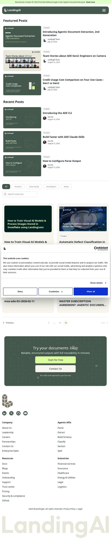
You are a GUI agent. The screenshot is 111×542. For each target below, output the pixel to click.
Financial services (66, 463)
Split (60, 450)
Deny (20, 291)
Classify (61, 441)
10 (66, 322)
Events (5, 472)
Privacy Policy (69, 509)
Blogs (5, 468)
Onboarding (8, 477)
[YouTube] (25, 413)
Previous (10, 322)
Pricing (5, 491)
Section (61, 446)
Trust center (8, 486)
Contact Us (55, 368)
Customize (54, 291)
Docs (4, 463)
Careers (6, 437)
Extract (61, 432)
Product (18, 186)
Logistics (62, 486)
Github (5, 500)
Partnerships (8, 441)
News (66, 186)
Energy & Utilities (66, 477)
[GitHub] (18, 413)
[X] (11, 413)
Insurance (63, 468)
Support (6, 482)
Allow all (91, 291)
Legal (60, 482)
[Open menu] (104, 10)
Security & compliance (13, 495)
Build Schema (64, 437)
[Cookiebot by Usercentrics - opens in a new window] (96, 249)
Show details (96, 283)
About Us (7, 427)
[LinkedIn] (4, 413)
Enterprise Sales (10, 450)
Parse (60, 427)
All (6, 186)
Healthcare (63, 472)
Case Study (34, 186)
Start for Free (55, 360)
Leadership (8, 432)
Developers (51, 186)
